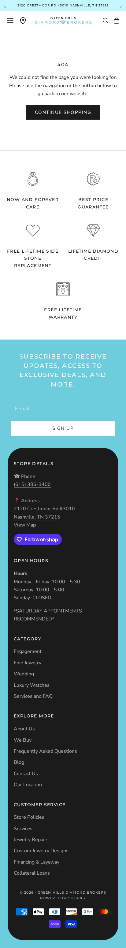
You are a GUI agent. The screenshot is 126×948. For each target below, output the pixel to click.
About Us (24, 728)
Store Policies (29, 817)
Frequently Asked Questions (45, 751)
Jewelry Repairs (31, 839)
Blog (19, 762)
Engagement (28, 651)
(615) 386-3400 (32, 484)
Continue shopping (63, 112)
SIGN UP (63, 428)
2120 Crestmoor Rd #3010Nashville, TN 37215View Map (44, 516)
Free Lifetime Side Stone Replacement (32, 258)
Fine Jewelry (27, 662)
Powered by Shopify (63, 898)
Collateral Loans (32, 873)
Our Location (28, 784)
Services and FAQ (33, 696)
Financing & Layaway (36, 862)
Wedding (24, 673)
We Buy (22, 740)
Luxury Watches (32, 685)
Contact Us (26, 773)
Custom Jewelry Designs (41, 850)
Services (23, 828)
